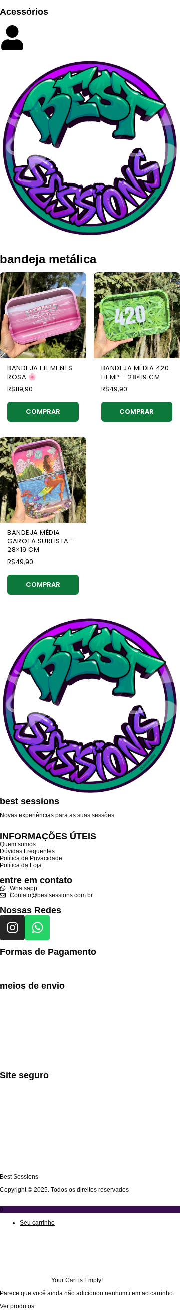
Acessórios (24, 12)
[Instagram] (12, 927)
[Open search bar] (90, 20)
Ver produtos (17, 1306)
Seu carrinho (37, 1222)
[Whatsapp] (37, 927)
